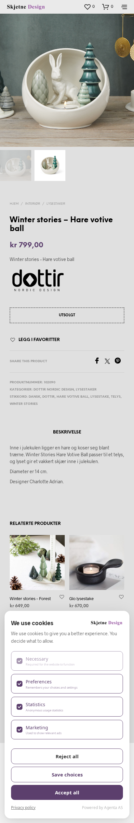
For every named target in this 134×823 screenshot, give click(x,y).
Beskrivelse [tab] (67, 432)
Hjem (14, 204)
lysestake (99, 397)
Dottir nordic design (54, 389)
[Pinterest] (119, 362)
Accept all (67, 792)
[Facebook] (99, 362)
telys (116, 397)
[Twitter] (109, 362)
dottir (48, 397)
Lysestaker (56, 204)
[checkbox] (67, 661)
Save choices (67, 774)
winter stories (24, 404)
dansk (34, 397)
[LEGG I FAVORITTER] (62, 596)
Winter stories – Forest (30, 598)
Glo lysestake (81, 598)
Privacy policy (23, 807)
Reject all (67, 756)
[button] (89, 6)
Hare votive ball (72, 397)
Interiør (32, 204)
